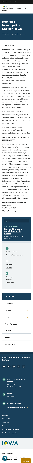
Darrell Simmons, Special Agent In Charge (13, 231)
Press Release (23, 34)
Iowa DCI (9, 267)
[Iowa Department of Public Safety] (6, 7)
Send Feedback (7, 453)
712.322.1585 (10, 283)
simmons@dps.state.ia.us (14, 255)
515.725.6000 (11, 396)
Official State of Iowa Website (10, 2)
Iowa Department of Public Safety (11, 9)
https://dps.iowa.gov (10, 211)
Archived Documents (9, 433)
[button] (26, 460)
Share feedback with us (16, 407)
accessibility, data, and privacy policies (15, 458)
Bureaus (5, 426)
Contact (5, 415)
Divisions (5, 422)
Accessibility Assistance (10, 429)
